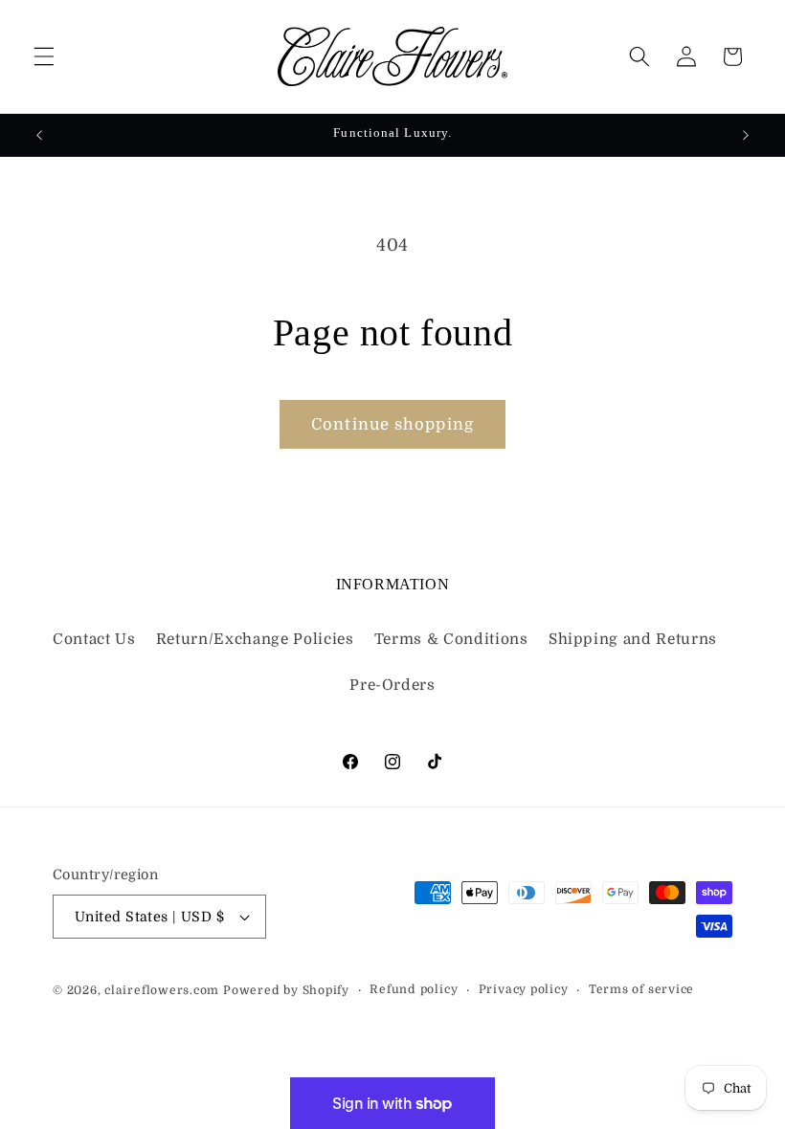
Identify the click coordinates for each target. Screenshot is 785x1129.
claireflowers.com (161, 990)
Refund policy (414, 989)
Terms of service (641, 989)
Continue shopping (392, 424)
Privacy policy (524, 989)
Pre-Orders (392, 685)
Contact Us (94, 639)
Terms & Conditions (451, 639)
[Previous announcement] (39, 135)
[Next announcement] (746, 135)
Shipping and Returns (633, 639)
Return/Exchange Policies (255, 639)
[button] (44, 56)
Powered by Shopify (286, 990)
